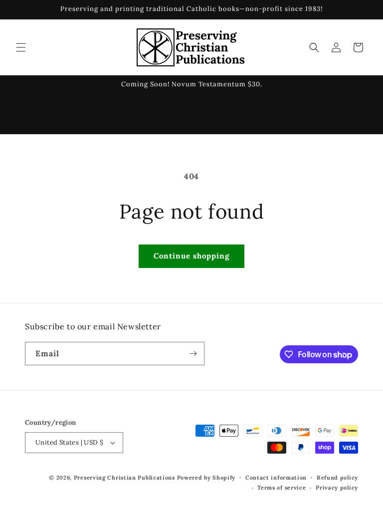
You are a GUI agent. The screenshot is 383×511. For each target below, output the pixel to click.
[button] (21, 47)
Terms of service (281, 487)
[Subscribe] (193, 353)
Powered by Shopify (206, 477)
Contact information (276, 477)
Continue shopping (191, 255)
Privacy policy (337, 487)
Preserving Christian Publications (124, 477)
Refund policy (337, 477)
